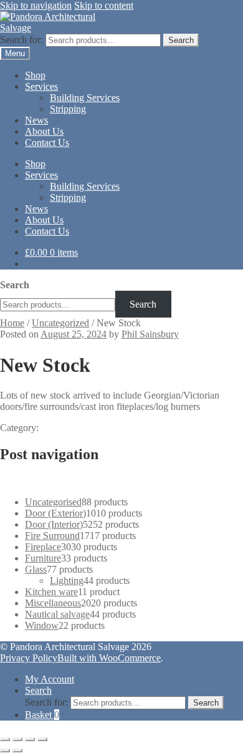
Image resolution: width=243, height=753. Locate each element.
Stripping (68, 109)
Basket (42, 714)
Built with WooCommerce (109, 658)
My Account (49, 679)
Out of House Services (73, 480)
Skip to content (103, 5)
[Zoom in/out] (5, 739)
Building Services (85, 97)
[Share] (30, 739)
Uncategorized (60, 323)
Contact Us (47, 142)
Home (12, 323)
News (36, 120)
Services (41, 86)
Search (181, 40)
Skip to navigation (36, 5)
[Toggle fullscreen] (17, 739)
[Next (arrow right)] (17, 750)
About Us (44, 131)
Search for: (21, 39)
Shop (35, 75)
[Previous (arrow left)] (5, 750)
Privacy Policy (28, 658)
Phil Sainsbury (150, 334)
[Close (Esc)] (42, 739)
